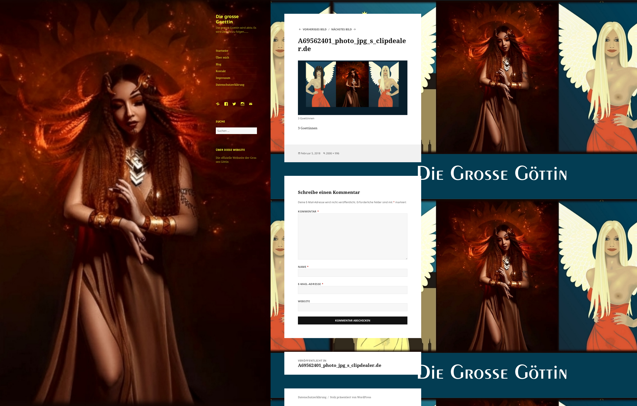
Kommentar (308, 211)
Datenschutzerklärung (230, 85)
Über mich (222, 57)
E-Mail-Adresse (310, 284)
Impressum (223, 78)
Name (303, 267)
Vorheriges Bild (315, 29)
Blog (218, 64)
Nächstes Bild (341, 29)
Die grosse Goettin (227, 19)
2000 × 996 (332, 153)
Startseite (222, 51)
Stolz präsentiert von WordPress (350, 397)
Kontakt (221, 71)
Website (304, 301)
